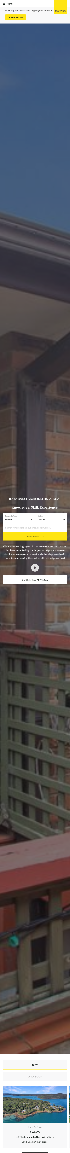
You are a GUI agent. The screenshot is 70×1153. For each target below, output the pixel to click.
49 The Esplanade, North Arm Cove (35, 1136)
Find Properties (35, 536)
